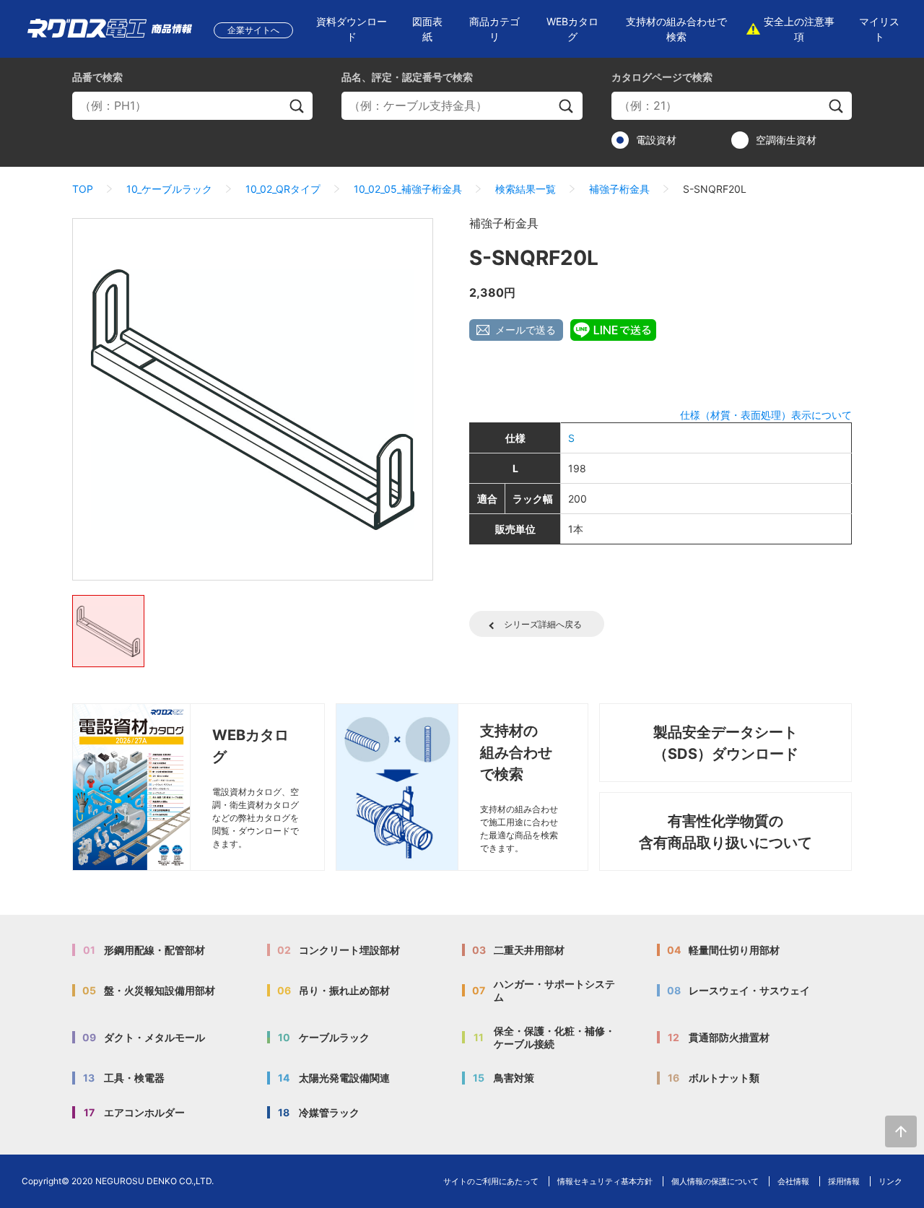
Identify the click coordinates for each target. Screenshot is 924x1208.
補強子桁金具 (619, 189)
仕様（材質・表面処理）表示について (766, 415)
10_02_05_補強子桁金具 (408, 189)
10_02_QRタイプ (283, 189)
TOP (82, 189)
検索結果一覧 (525, 189)
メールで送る (525, 329)
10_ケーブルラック (169, 189)
